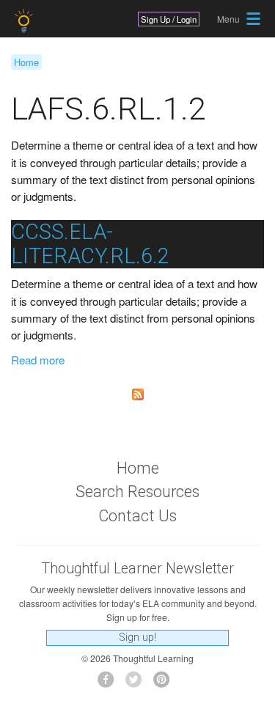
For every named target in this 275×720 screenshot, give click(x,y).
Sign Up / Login (169, 19)
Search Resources (137, 491)
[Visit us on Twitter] (137, 683)
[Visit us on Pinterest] (165, 683)
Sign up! (137, 637)
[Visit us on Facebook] (109, 683)
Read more (38, 359)
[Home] (25, 21)
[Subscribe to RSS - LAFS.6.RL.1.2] (137, 394)
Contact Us (137, 516)
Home (26, 62)
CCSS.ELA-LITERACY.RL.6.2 (90, 243)
